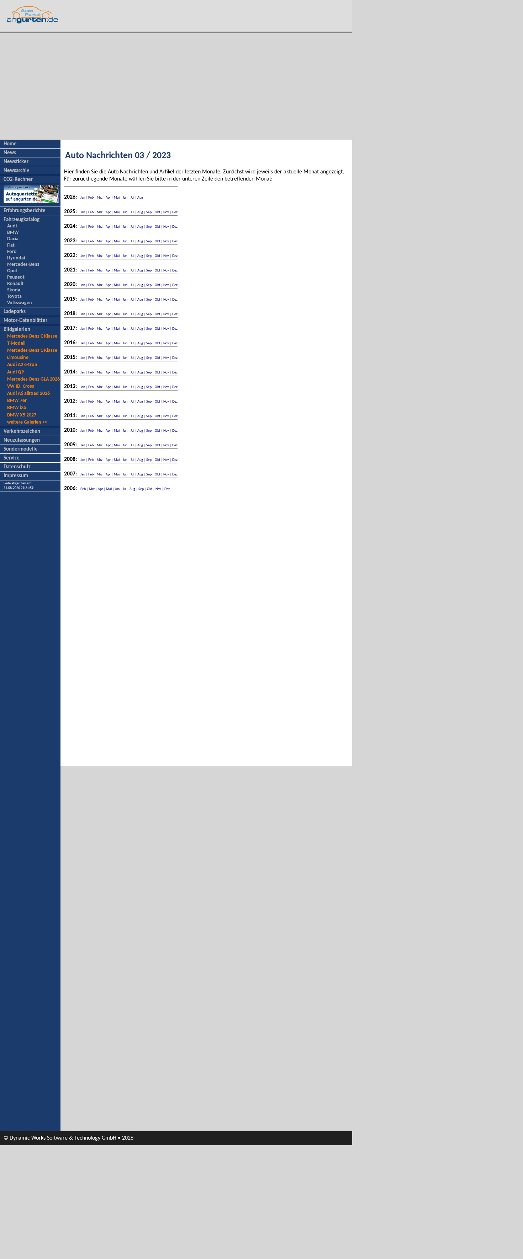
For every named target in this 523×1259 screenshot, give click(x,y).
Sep (149, 212)
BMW (13, 232)
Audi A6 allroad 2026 (28, 393)
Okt (157, 212)
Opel (12, 271)
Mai (117, 198)
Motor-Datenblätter (25, 320)
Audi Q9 (15, 372)
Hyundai (16, 258)
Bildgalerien (17, 329)
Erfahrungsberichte (25, 211)
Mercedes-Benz (23, 264)
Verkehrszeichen (22, 431)
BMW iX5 (16, 407)
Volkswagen (19, 303)
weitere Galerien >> (27, 422)
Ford (12, 251)
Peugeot (16, 277)
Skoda (13, 290)
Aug (140, 198)
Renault (15, 283)
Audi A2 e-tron (22, 364)
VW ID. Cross (20, 386)
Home (10, 144)
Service (12, 458)
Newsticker (16, 162)
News (10, 153)
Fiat (11, 245)
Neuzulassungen (22, 440)
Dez (175, 212)
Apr (108, 198)
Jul (132, 198)
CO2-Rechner (18, 179)
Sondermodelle (21, 449)
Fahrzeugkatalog (21, 219)
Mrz (99, 198)
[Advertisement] (176, 86)
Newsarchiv (16, 170)
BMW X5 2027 (21, 415)
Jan (82, 198)
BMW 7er (17, 400)
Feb (91, 198)
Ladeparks (15, 311)
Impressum (16, 476)
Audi (12, 226)
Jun (125, 198)
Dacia (13, 239)
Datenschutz (17, 467)
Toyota (14, 296)
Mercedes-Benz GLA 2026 (33, 379)
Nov (166, 212)
